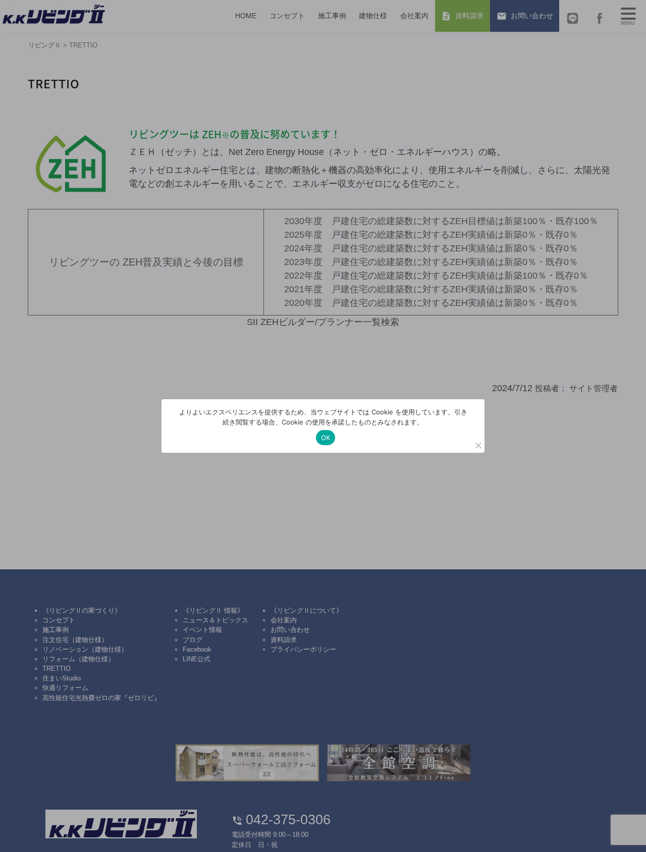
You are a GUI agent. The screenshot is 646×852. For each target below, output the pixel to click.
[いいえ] (478, 445)
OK (326, 438)
